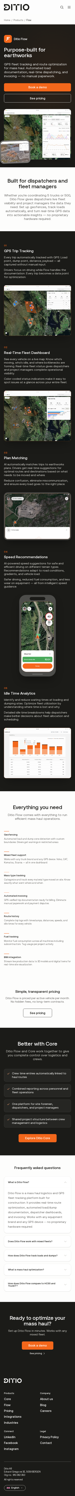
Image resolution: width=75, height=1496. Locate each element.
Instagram (11, 1448)
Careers (46, 1410)
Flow (7, 1405)
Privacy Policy (49, 1437)
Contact (46, 1442)
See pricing (37, 98)
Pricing (8, 1410)
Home (7, 20)
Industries (11, 1422)
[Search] (62, 7)
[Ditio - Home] (16, 7)
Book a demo (37, 87)
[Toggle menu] (69, 7)
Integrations (12, 1416)
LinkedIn (9, 1437)
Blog (43, 1405)
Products (18, 20)
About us (46, 1399)
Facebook (11, 1442)
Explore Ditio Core (37, 1138)
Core (7, 1399)
